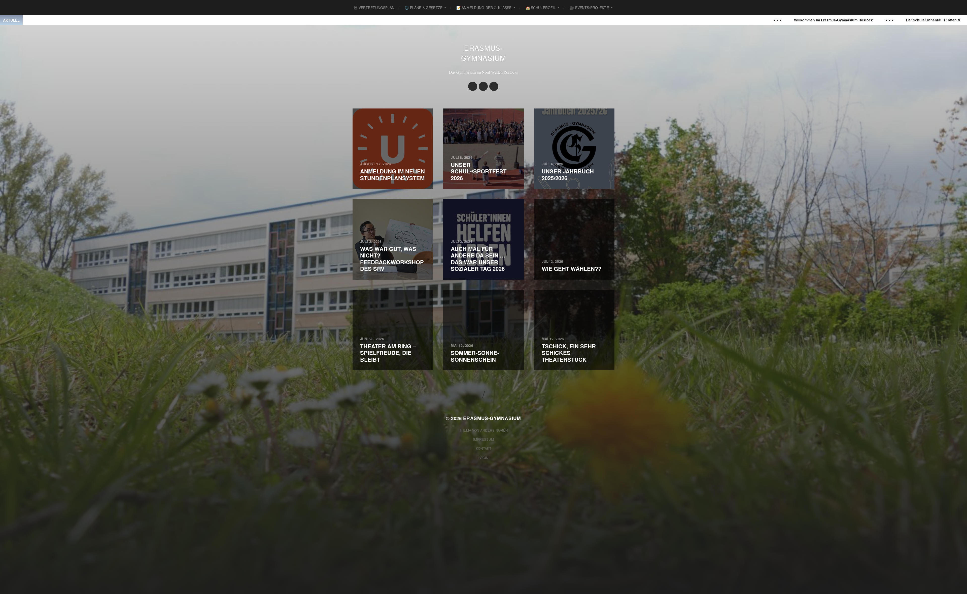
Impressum (483, 439)
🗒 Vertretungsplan (374, 7)
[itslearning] (493, 86)
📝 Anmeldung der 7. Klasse (484, 7)
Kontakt (483, 448)
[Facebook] (483, 86)
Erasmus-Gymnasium (483, 53)
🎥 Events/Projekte (589, 7)
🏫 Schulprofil (541, 7)
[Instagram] (472, 86)
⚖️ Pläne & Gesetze (423, 7)
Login (483, 457)
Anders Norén (494, 430)
